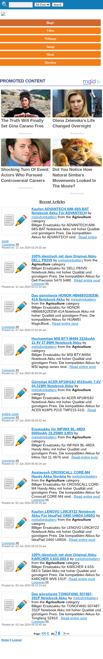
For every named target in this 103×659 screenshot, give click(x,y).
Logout (17, 639)
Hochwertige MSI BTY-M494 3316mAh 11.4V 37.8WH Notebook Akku (63, 341)
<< (44, 633)
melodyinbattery (44, 217)
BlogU (50, 23)
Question (50, 62)
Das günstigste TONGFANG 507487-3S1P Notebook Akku (62, 596)
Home (5, 639)
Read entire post (87, 280)
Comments (8, 244)
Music (50, 54)
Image (50, 46)
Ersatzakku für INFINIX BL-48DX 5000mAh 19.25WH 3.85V (58, 431)
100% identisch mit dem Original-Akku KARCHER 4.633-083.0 (64, 557)
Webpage (50, 38)
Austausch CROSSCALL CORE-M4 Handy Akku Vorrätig (61, 474)
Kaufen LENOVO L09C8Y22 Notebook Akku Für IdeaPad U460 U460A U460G (63, 513)
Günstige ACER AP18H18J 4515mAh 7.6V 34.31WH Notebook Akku (66, 384)
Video (50, 30)
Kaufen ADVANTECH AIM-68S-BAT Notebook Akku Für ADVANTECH (60, 211)
